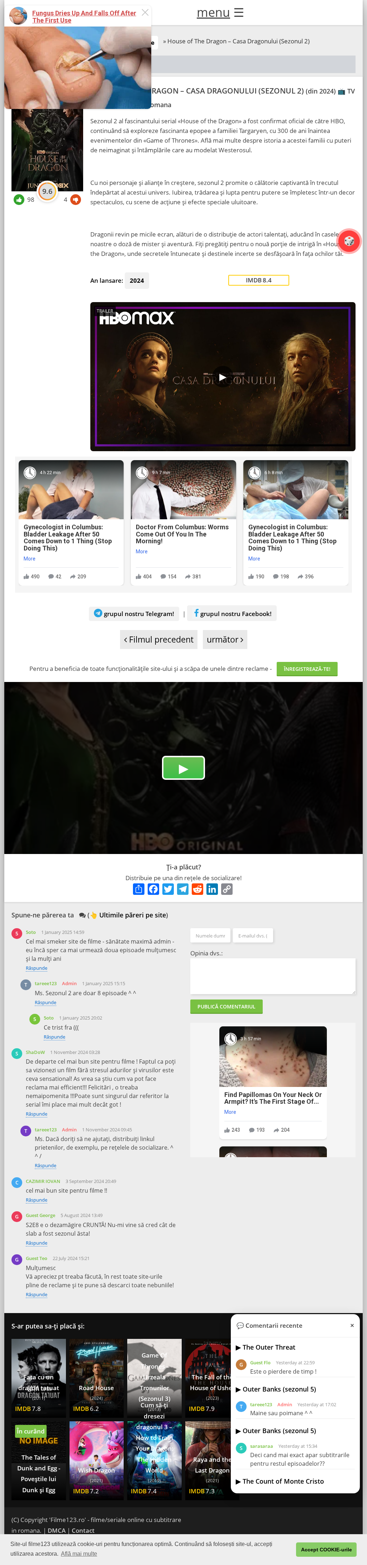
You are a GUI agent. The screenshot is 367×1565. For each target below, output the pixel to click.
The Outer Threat (269, 1347)
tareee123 (46, 983)
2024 (137, 280)
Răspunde (36, 968)
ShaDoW (35, 1052)
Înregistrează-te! (307, 668)
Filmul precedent (160, 639)
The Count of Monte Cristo (283, 1481)
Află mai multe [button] (79, 1554)
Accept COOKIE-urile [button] (326, 1549)
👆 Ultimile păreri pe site (128, 915)
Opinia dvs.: (206, 953)
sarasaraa (261, 1446)
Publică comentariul (226, 1006)
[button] (289, 1549)
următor (223, 639)
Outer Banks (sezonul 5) (279, 1389)
